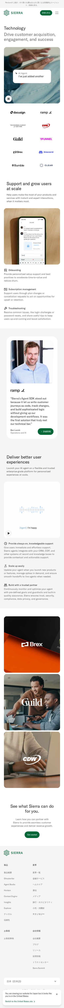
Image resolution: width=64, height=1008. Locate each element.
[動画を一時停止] (8, 99)
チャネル (8, 914)
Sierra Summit (39, 968)
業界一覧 (37, 872)
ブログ (36, 944)
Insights (7, 902)
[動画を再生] (8, 533)
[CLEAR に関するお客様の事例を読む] (46, 165)
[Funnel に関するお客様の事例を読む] (46, 139)
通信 (35, 890)
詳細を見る (46, 13)
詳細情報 (47, 431)
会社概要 (37, 938)
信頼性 (7, 920)
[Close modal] (57, 994)
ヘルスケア (38, 884)
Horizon (7, 890)
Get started (32, 834)
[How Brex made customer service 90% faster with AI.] (32, 644)
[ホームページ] (13, 13)
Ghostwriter (9, 878)
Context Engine (10, 896)
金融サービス (38, 878)
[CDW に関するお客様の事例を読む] (46, 125)
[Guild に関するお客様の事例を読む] (18, 139)
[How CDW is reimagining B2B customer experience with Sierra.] (32, 760)
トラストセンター (40, 962)
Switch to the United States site (19, 1001)
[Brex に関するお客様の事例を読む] (18, 152)
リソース (37, 950)
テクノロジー (38, 914)
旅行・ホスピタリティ (42, 902)
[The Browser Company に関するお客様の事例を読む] (18, 125)
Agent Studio (9, 884)
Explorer (7, 908)
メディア (37, 896)
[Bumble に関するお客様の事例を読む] (18, 165)
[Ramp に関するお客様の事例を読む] (46, 112)
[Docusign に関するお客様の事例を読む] (18, 112)
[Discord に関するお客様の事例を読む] (46, 152)
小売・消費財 (38, 908)
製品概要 (8, 872)
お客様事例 (9, 938)
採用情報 (37, 956)
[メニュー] (56, 13)
